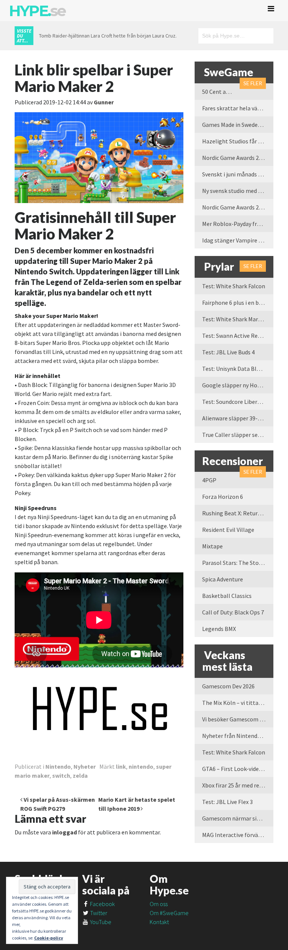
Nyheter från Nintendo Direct (237, 735)
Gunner (104, 102)
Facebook (102, 904)
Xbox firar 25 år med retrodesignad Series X (237, 785)
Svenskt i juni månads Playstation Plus (237, 174)
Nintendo (58, 766)
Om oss (159, 904)
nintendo (141, 766)
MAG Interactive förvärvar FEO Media (237, 835)
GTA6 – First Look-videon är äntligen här (237, 768)
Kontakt (159, 922)
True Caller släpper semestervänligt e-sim (237, 434)
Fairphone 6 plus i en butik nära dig (237, 302)
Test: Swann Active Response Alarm (237, 335)
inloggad (64, 832)
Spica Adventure (222, 579)
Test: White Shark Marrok (234, 319)
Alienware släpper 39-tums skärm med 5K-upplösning (237, 418)
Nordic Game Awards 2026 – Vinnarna (237, 157)
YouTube (100, 922)
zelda (80, 775)
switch (61, 775)
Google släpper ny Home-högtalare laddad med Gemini (237, 385)
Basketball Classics (227, 595)
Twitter (98, 913)
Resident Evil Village (228, 529)
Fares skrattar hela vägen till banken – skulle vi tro (237, 108)
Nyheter (85, 766)
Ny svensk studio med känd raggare (237, 190)
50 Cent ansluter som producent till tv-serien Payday (221, 91)
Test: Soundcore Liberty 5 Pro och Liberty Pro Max (237, 401)
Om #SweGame (169, 913)
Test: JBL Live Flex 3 (227, 801)
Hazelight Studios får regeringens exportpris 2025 (237, 141)
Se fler (252, 83)
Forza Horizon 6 (222, 496)
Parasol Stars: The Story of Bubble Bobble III (237, 562)
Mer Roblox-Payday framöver (237, 223)
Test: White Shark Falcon (233, 286)
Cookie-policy (48, 938)
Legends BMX (219, 628)
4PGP (209, 480)
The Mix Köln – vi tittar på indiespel (237, 702)
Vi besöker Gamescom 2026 (237, 719)
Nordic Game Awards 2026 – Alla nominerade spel (237, 207)
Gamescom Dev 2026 (228, 686)
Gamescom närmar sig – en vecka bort (237, 818)
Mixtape (212, 546)
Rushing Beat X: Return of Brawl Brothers (237, 513)
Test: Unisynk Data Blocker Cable (237, 368)
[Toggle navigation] (271, 8)
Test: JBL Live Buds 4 (228, 352)
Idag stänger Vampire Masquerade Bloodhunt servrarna (237, 240)
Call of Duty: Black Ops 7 (233, 612)
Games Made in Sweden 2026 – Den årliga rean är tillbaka (237, 124)
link (121, 766)
